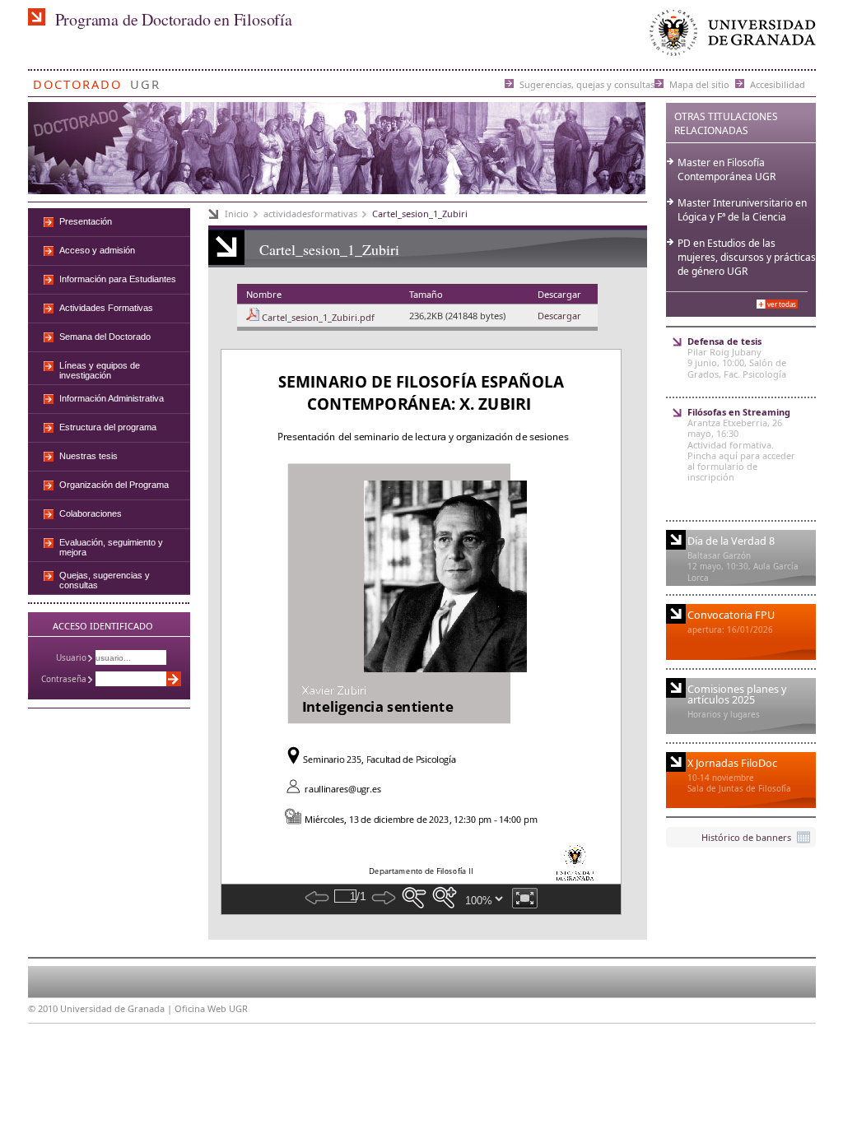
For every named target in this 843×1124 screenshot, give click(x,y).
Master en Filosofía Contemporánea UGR (726, 169)
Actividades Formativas (106, 308)
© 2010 (43, 1008)
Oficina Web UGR (211, 1008)
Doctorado (77, 81)
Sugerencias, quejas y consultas (586, 83)
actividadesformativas (310, 213)
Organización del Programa (114, 485)
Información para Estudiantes (117, 279)
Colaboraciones (90, 513)
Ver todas (781, 304)
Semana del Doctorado (105, 336)
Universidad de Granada (729, 36)
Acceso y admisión (97, 250)
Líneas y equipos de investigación (99, 370)
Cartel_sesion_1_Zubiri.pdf (318, 317)
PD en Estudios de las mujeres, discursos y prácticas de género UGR (747, 257)
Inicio (237, 213)
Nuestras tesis (88, 456)
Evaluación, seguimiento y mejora (111, 547)
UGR (145, 81)
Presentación (85, 221)
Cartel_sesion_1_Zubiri (420, 213)
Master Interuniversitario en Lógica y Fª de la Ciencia (742, 210)
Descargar (559, 315)
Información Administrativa (111, 398)
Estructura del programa (107, 427)
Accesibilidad (777, 83)
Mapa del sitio (699, 83)
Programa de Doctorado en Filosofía (173, 19)
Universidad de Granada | (117, 1008)
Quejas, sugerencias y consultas (104, 580)
